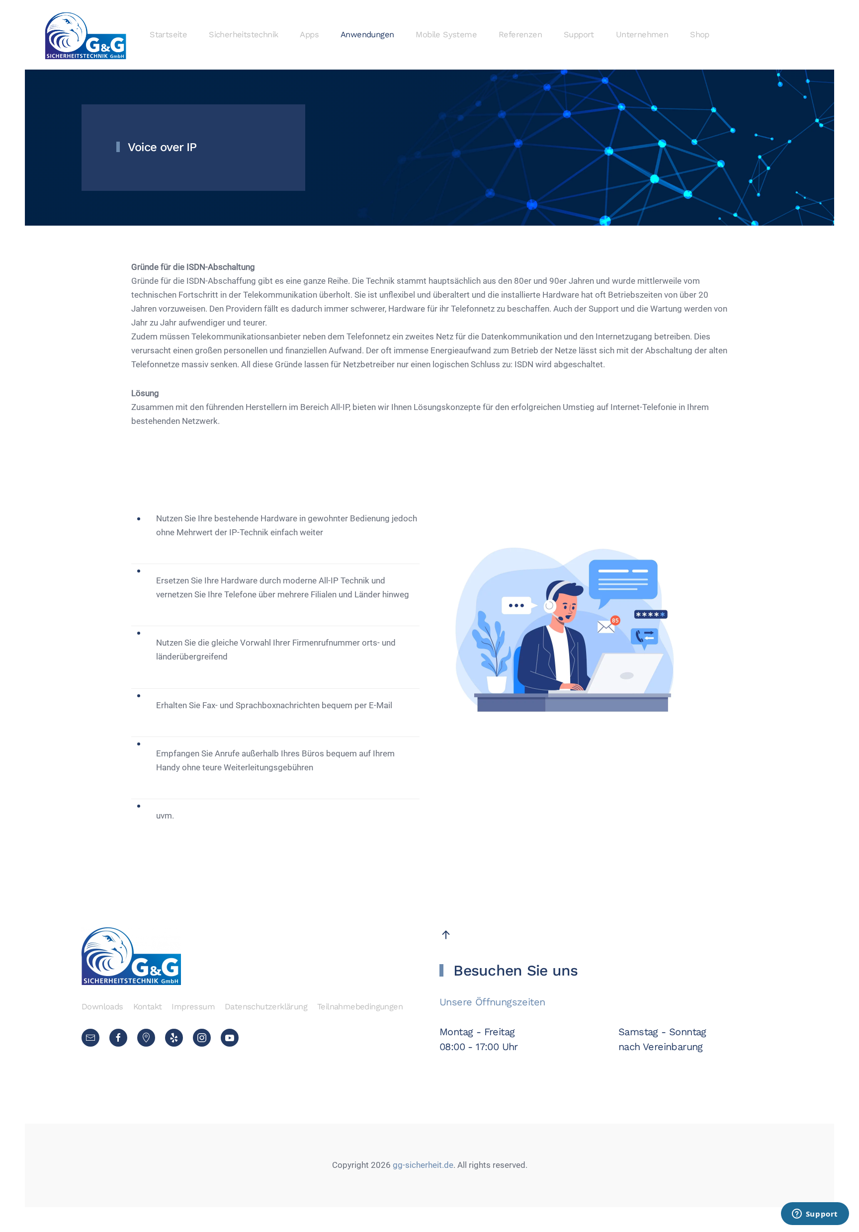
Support (579, 34)
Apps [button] (309, 34)
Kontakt (147, 1006)
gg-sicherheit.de (422, 1165)
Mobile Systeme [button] (446, 34)
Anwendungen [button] (367, 34)
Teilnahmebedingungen (360, 1006)
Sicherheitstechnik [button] (243, 34)
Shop (699, 34)
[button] (445, 935)
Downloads (102, 1006)
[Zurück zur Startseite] (86, 35)
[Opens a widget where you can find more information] (814, 1214)
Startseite (168, 34)
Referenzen (520, 34)
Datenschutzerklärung (266, 1006)
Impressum (193, 1006)
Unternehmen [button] (642, 34)
